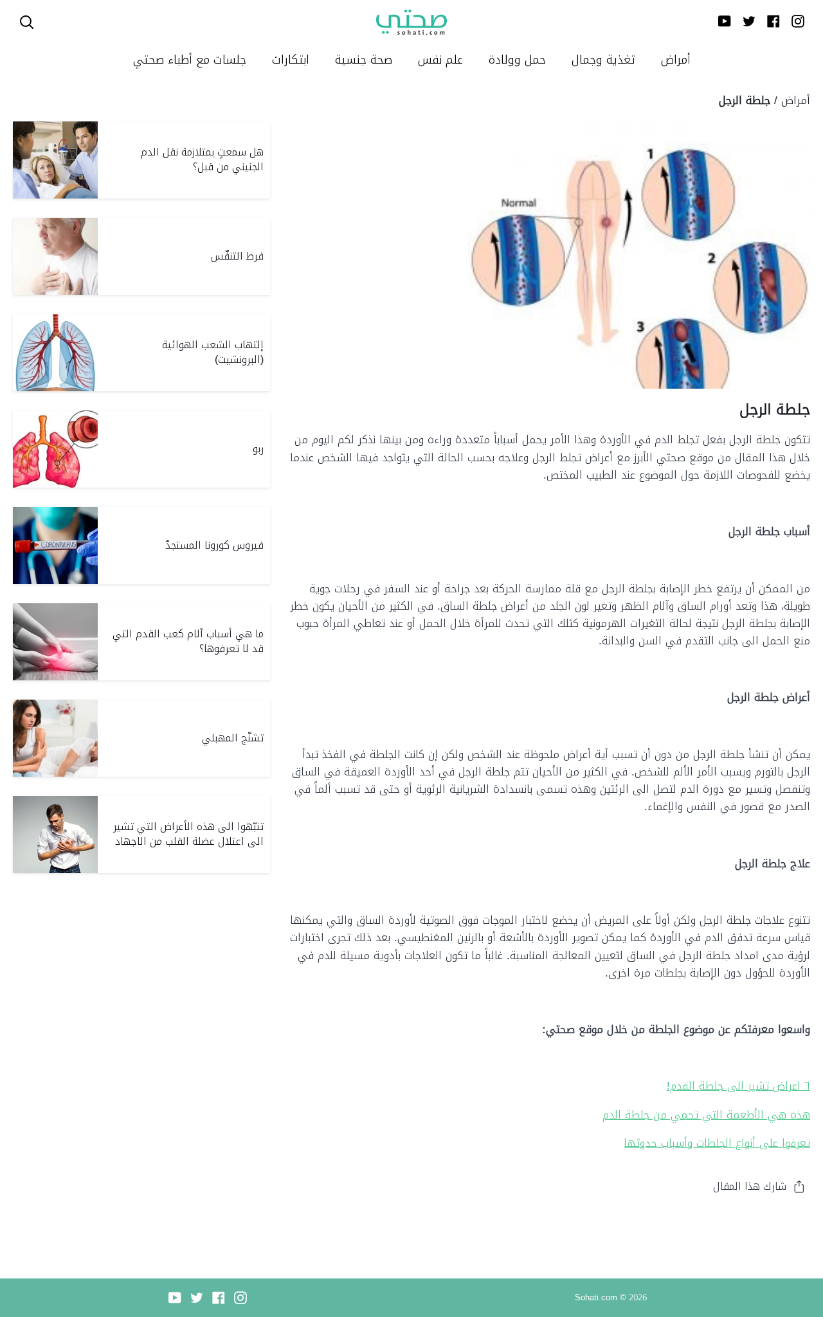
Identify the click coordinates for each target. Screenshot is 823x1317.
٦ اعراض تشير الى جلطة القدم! (738, 1085)
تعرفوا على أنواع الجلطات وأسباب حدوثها (717, 1143)
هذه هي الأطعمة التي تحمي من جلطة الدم (706, 1114)
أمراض (795, 100)
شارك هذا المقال (749, 1186)
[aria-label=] (27, 22)
